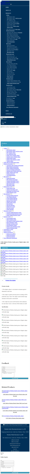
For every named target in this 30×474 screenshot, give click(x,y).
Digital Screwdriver (11, 102)
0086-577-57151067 (15, 441)
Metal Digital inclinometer (12, 33)
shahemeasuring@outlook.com (15, 443)
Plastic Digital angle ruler (12, 39)
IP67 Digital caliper (11, 19)
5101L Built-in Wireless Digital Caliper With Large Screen (15, 403)
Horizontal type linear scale (12, 58)
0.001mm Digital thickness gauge (14, 82)
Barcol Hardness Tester (11, 91)
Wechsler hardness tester (12, 92)
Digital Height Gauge (11, 59)
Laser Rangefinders (11, 41)
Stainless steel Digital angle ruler (13, 37)
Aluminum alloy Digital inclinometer (14, 32)
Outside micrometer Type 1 (12, 48)
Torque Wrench (9, 99)
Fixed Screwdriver (10, 105)
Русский (4, 122)
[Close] (1, 460)
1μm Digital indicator (11, 65)
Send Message (15, 378)
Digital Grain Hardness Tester (13, 95)
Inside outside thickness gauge (13, 83)
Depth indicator (10, 76)
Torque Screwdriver (10, 100)
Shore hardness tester (11, 88)
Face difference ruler (11, 20)
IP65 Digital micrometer (12, 46)
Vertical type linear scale (12, 57)
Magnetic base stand (11, 69)
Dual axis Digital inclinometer (13, 36)
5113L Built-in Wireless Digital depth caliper (15, 418)
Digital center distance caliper (13, 26)
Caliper (7, 15)
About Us (8, 10)
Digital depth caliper (11, 24)
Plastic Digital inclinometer (12, 35)
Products (8, 13)
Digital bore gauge (10, 74)
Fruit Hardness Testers (11, 93)
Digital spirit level (10, 40)
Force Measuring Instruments (12, 107)
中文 (3, 123)
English (4, 119)
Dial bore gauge (10, 75)
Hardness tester (9, 85)
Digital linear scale (10, 54)
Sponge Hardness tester (11, 96)
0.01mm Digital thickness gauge (13, 80)
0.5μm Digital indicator (12, 66)
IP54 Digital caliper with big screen (14, 18)
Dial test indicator (10, 72)
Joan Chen (15, 449)
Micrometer (8, 43)
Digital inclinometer (10, 30)
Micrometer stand (10, 52)
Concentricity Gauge (10, 98)
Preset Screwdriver (11, 104)
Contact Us (9, 113)
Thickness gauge (9, 78)
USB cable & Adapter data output (13, 29)
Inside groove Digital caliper (13, 22)
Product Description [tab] (11, 280)
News (7, 110)
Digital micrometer (11, 45)
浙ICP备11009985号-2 (15, 450)
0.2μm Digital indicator (12, 67)
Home (7, 7)
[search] (15, 117)
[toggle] (8, 148)
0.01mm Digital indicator (12, 63)
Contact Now (5, 247)
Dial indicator (9, 61)
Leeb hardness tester (11, 87)
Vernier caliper (10, 27)
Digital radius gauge (11, 70)
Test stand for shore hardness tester (14, 89)
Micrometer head (10, 50)
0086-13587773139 (15, 447)
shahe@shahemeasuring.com (15, 445)
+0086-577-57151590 (15, 439)
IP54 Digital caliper (11, 17)
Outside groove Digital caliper (13, 23)
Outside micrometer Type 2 (12, 49)
